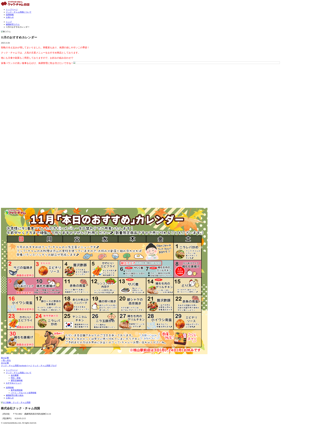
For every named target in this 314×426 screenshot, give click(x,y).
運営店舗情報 (17, 380)
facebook (16, 366)
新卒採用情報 (17, 390)
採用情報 (10, 15)
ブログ (45, 366)
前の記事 (5, 358)
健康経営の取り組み (15, 395)
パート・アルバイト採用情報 (23, 393)
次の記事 (5, 363)
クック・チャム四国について (18, 12)
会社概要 (15, 375)
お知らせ (10, 17)
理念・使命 (16, 378)
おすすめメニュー (14, 383)
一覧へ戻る (6, 360)
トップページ (12, 9)
